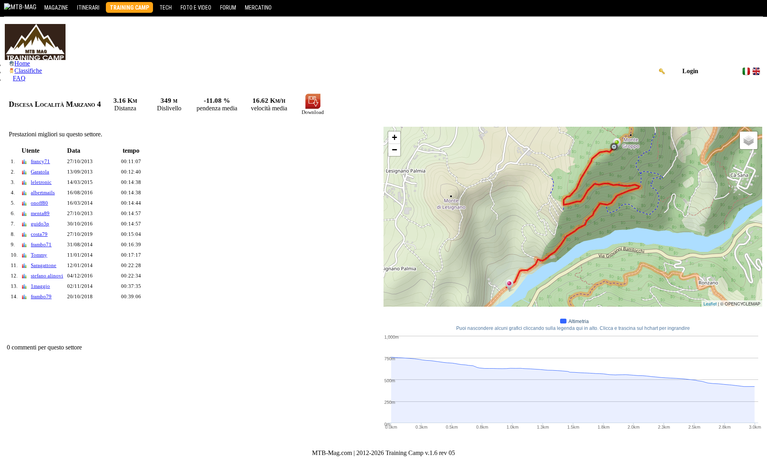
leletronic (41, 182)
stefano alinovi (47, 276)
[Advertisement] (150, 324)
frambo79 (41, 296)
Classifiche (28, 70)
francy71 (40, 161)
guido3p (40, 224)
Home (22, 63)
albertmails (43, 193)
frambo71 (41, 244)
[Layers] (748, 140)
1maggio (40, 286)
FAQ (19, 78)
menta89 (40, 213)
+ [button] (394, 137)
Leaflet (710, 303)
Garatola (40, 172)
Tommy (39, 255)
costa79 (39, 234)
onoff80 (39, 203)
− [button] (394, 150)
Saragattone (43, 265)
